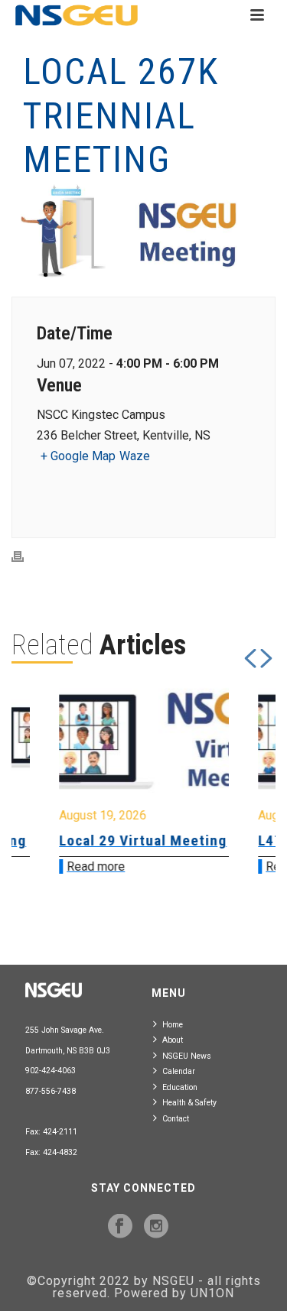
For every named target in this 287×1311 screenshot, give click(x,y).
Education (179, 1087)
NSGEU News (186, 1056)
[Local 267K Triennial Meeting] (143, 232)
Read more (65, 866)
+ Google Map (78, 456)
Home (172, 1025)
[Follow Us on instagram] (156, 1227)
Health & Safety (189, 1103)
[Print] (25, 556)
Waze (134, 456)
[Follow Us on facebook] (120, 1227)
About (172, 1040)
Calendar (178, 1071)
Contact (175, 1119)
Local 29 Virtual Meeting (112, 840)
